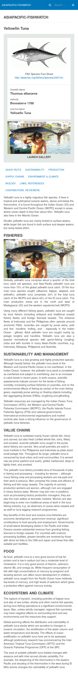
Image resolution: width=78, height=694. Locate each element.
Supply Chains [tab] (14, 176)
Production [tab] (56, 169)
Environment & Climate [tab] (43, 176)
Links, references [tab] (32, 183)
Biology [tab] (10, 183)
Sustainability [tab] (34, 169)
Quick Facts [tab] (13, 169)
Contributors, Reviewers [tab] (22, 190)
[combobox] (58, 5)
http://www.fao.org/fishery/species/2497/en (39, 77)
